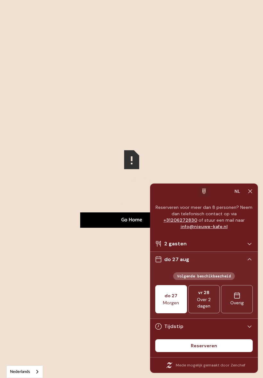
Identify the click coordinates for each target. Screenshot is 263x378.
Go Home (131, 220)
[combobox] (24, 372)
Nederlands (20, 371)
